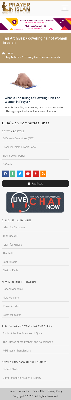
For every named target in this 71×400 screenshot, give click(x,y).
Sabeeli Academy (13, 289)
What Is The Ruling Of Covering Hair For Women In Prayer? (32, 100)
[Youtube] (28, 174)
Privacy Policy (55, 391)
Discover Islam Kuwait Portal (19, 147)
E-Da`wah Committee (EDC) (19, 138)
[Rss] (43, 174)
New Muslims (11, 297)
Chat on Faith (10, 270)
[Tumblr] (12, 174)
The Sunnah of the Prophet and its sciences (28, 342)
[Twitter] (20, 174)
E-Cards (7, 164)
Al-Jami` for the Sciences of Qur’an (23, 333)
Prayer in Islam (11, 306)
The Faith (8, 253)
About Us (24, 391)
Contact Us (38, 391)
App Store (37, 183)
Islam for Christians (14, 227)
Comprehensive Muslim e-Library (22, 377)
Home (12, 391)
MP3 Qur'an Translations (17, 350)
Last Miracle (10, 262)
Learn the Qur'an (12, 314)
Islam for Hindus (12, 244)
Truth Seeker (10, 236)
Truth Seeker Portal (14, 155)
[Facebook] (5, 174)
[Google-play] (36, 174)
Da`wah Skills (10, 369)
